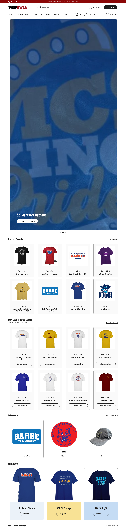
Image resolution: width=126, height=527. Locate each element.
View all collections (111, 415)
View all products (112, 239)
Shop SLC (26, 514)
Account (98, 7)
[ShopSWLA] (17, 7)
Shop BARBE (101, 514)
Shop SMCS (64, 514)
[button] (88, 14)
